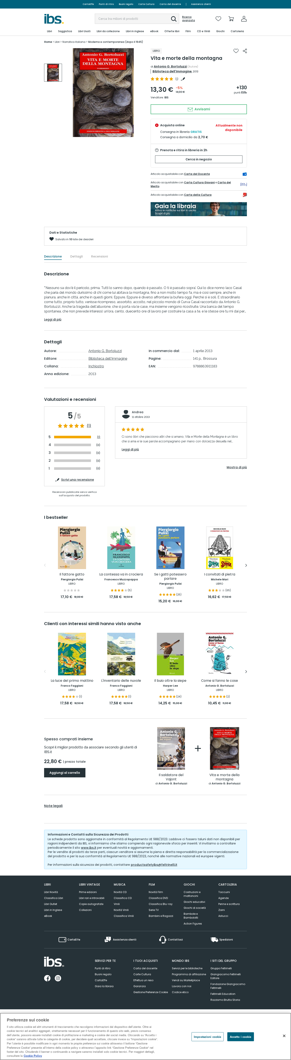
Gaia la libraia (104, 986)
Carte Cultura (146, 4)
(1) (89, 426)
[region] (145, 1036)
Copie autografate (91, 904)
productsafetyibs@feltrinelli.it (154, 865)
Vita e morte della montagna (224, 777)
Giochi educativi (194, 902)
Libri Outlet (50, 904)
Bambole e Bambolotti (191, 915)
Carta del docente (170, 4)
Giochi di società (195, 908)
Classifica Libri (53, 898)
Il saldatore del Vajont (171, 777)
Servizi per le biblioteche (187, 968)
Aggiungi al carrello (64, 773)
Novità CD (120, 892)
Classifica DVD (158, 898)
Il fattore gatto (71, 574)
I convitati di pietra (219, 574)
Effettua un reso (143, 980)
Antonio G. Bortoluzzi (170, 66)
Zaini (221, 910)
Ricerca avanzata (188, 18)
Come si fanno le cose (219, 681)
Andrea (137, 412)
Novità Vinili (121, 910)
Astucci (223, 916)
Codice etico (180, 992)
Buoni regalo (126, 4)
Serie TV (154, 910)
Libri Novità (51, 892)
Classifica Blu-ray (161, 904)
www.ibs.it (88, 848)
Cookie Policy (33, 1056)
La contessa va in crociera (121, 574)
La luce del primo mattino (72, 681)
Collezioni (85, 910)
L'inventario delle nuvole (121, 681)
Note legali (53, 806)
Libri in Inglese (53, 910)
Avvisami (202, 109)
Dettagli (76, 256)
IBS (166, 97)
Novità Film (156, 892)
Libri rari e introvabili (91, 898)
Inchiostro (96, 366)
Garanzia (139, 986)
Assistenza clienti (201, 4)
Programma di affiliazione (189, 974)
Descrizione (53, 256)
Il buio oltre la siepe (170, 681)
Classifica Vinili (124, 916)
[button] (174, 19)
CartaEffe (88, 4)
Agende (223, 898)
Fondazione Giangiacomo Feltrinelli (227, 986)
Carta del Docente (197, 174)
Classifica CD (123, 898)
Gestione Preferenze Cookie (150, 992)
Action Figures (193, 923)
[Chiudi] (284, 1036)
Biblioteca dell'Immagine (172, 71)
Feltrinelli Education (222, 994)
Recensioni (99, 256)
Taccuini (224, 892)
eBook (48, 916)
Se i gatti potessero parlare (170, 576)
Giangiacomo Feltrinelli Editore (225, 976)
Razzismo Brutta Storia (225, 1000)
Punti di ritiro (106, 4)
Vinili (117, 904)
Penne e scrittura (229, 904)
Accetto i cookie (240, 1037)
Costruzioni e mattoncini (192, 894)
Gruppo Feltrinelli (221, 968)
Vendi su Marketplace (186, 980)
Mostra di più (237, 467)
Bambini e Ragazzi (161, 916)
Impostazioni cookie (207, 1037)
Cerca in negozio (199, 159)
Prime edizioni (88, 892)
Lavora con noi (181, 986)
